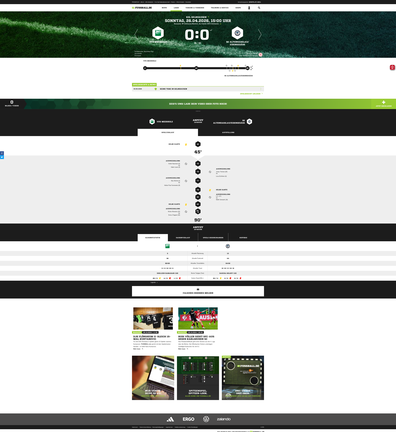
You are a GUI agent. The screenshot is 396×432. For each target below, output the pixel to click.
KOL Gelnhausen (196, 17)
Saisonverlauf (183, 237)
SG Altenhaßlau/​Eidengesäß (237, 43)
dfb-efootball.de (149, 2)
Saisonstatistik (152, 237)
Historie (243, 237)
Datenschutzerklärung (145, 427)
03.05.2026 (138, 89)
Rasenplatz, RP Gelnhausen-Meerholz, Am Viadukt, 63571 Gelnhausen (196, 24)
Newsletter (188, 2)
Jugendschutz (169, 427)
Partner (173, 2)
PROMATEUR (135, 2)
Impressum (135, 427)
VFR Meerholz (158, 42)
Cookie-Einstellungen (192, 427)
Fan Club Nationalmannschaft (162, 2)
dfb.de (142, 2)
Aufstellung (228, 132)
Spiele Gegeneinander (213, 237)
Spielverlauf (167, 132)
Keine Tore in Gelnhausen (173, 89)
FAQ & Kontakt (180, 2)
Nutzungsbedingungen (158, 427)
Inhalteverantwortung (180, 427)
